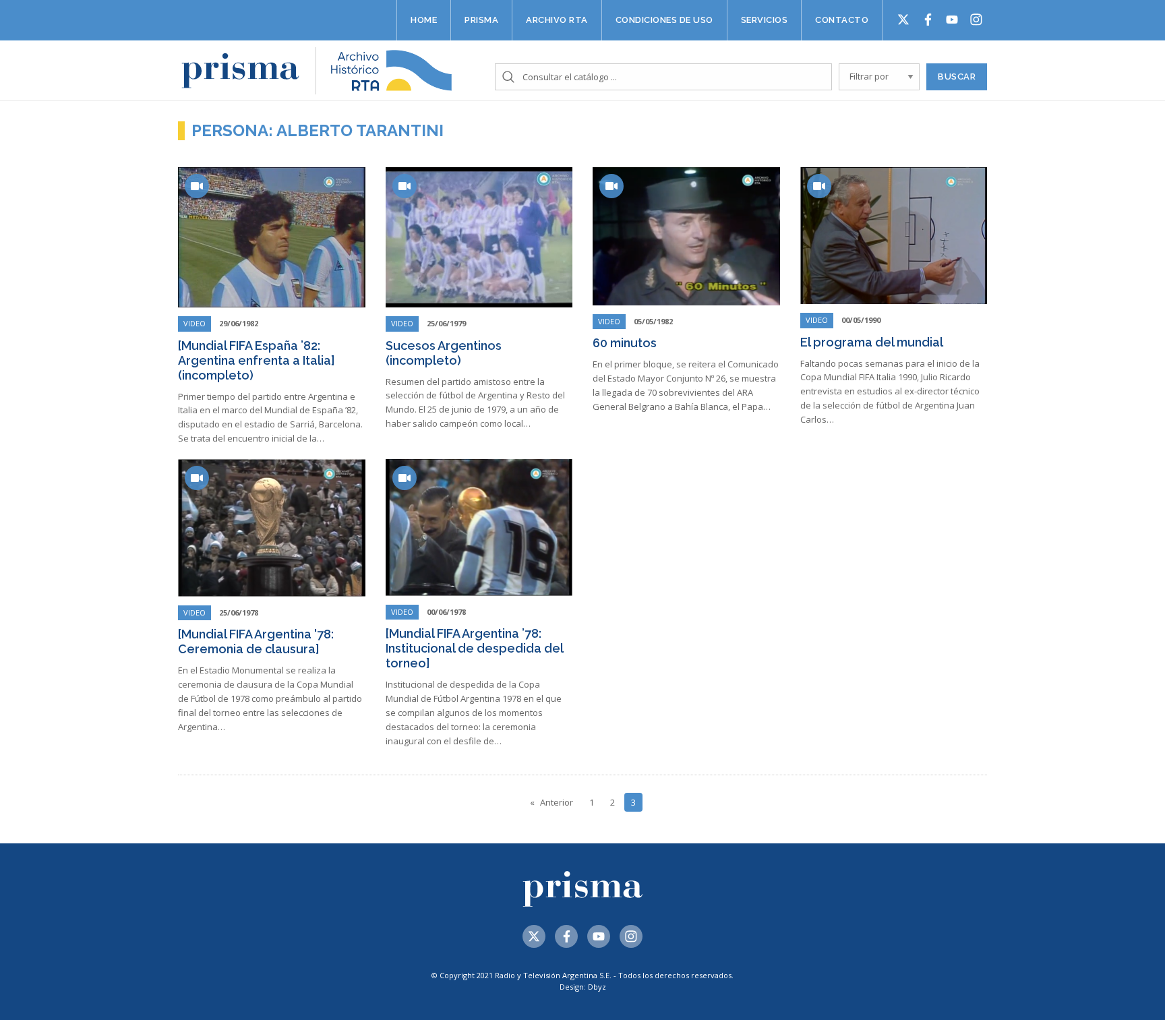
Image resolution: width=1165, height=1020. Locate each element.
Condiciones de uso (664, 20)
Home (424, 20)
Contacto (841, 20)
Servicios (764, 20)
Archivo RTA (557, 20)
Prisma (481, 20)
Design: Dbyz (583, 987)
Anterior (556, 802)
